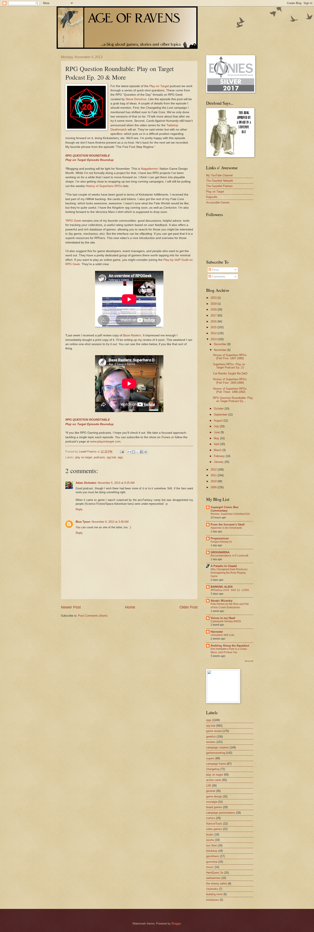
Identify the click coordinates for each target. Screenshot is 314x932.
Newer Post (71, 607)
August (218, 420)
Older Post (188, 607)
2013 (214, 339)
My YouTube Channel (219, 175)
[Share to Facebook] (141, 452)
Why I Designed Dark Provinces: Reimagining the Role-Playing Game (229, 573)
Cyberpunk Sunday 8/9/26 (226, 621)
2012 (214, 469)
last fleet (211, 845)
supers (210, 758)
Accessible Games (218, 202)
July (217, 426)
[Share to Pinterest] (146, 452)
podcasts (99, 457)
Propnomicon (220, 538)
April (217, 444)
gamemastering (215, 752)
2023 (214, 297)
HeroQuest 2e (214, 872)
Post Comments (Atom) (92, 615)
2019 (214, 303)
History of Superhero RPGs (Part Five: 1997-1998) (230, 356)
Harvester (217, 631)
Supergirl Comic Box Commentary (224, 509)
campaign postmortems (220, 812)
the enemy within (216, 883)
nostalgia (211, 801)
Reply (79, 509)
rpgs (120, 457)
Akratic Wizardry (221, 600)
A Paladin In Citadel (224, 566)
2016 (214, 321)
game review (214, 731)
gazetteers (212, 856)
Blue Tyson (83, 521)
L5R (208, 785)
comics (210, 818)
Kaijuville (211, 197)
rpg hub (111, 457)
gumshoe (211, 861)
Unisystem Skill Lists (222, 635)
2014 (214, 333)
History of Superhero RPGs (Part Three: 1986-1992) (230, 390)
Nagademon (149, 168)
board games (214, 807)
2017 (214, 315)
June (217, 432)
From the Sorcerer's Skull (228, 524)
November (220, 350)
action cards (213, 780)
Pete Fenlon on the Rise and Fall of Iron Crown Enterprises (230, 606)
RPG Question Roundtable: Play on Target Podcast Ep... (233, 399)
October (219, 408)
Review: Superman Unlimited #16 (230, 513)
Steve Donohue (136, 99)
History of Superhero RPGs (104, 186)
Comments (218, 276)
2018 (214, 309)
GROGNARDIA (220, 552)
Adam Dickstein (86, 482)
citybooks (212, 888)
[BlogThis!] (133, 452)
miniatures (212, 899)
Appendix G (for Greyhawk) (226, 527)
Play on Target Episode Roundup (89, 160)
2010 (214, 481)
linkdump (211, 850)
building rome (214, 894)
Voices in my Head (223, 618)
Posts (215, 269)
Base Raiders (132, 335)
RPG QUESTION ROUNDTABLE (87, 155)
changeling (212, 769)
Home (130, 607)
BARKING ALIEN (221, 586)
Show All (249, 661)
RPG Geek (74, 220)
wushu (210, 839)
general (210, 790)
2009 (214, 487)
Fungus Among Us (221, 541)
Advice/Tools (214, 823)
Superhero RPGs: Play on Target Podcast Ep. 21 (229, 366)
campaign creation (217, 747)
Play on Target (159, 86)
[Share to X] (137, 452)
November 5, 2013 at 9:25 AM (116, 482)
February (220, 456)
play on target (83, 457)
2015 (214, 327)
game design (214, 796)
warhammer (213, 878)
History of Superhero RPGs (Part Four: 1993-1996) (230, 381)
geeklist (211, 736)
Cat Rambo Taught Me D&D (230, 373)
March (218, 450)
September (221, 414)
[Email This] (129, 452)
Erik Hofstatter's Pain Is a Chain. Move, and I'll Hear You (229, 650)
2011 (214, 475)
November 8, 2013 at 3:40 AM (110, 521)
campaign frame (216, 763)
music (210, 867)
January (219, 461)
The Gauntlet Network (219, 180)
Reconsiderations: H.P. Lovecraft (229, 555)
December (220, 344)
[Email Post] (122, 451)
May (217, 438)
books (210, 834)
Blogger (176, 923)
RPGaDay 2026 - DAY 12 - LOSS (230, 590)
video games (214, 829)
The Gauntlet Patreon (219, 186)
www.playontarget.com (105, 441)
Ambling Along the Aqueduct (230, 645)
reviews (211, 742)
